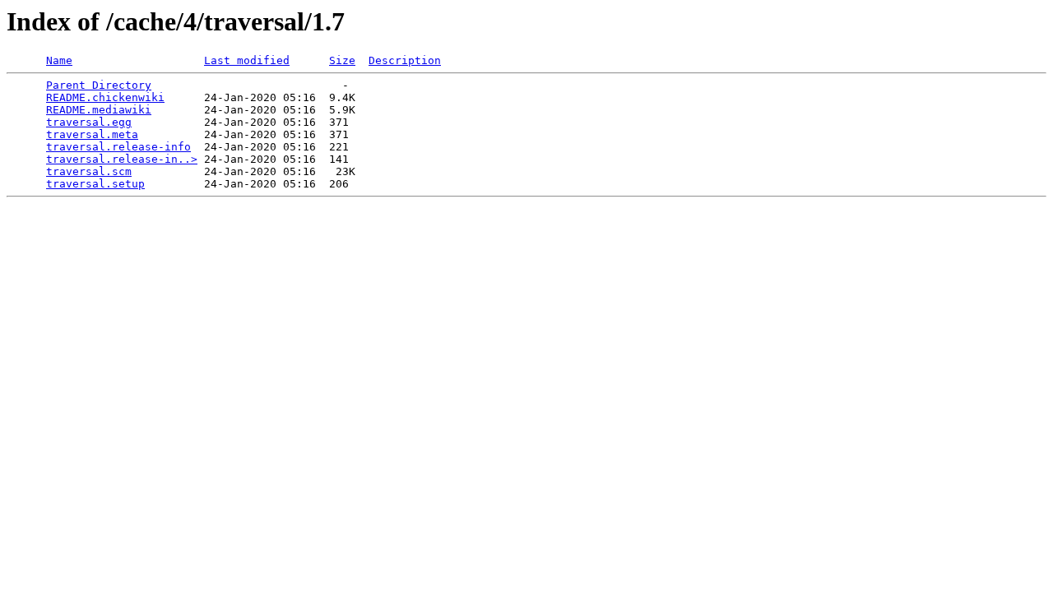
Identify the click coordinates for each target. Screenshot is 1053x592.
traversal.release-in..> (121, 159)
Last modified (247, 60)
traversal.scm (89, 171)
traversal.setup (95, 184)
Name (59, 60)
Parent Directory (98, 85)
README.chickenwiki (105, 97)
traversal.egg (89, 122)
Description (405, 60)
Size (342, 60)
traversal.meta (92, 134)
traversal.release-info (118, 147)
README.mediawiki (98, 110)
